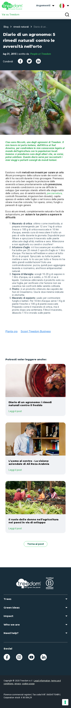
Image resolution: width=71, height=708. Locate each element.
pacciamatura (54, 193)
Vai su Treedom (10, 14)
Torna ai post (35, 543)
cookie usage (28, 684)
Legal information (42, 681)
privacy (18, 684)
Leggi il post (15, 411)
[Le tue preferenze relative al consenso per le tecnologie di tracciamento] (65, 702)
